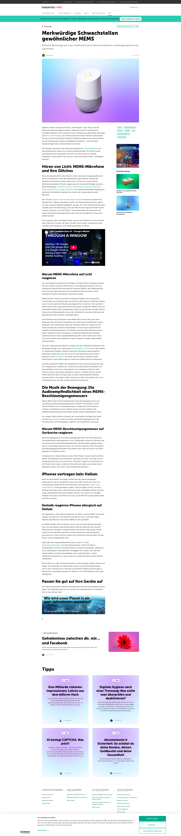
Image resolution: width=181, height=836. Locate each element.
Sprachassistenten (123, 134)
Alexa (119, 127)
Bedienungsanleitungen (51, 545)
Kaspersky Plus (46, 797)
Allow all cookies (152, 818)
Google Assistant (130, 127)
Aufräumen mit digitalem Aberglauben (124, 213)
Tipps (66, 680)
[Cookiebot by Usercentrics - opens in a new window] (25, 832)
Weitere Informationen (98, 13)
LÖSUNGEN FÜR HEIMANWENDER (52, 790)
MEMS (127, 130)
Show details (42, 830)
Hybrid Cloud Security (123, 803)
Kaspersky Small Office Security (76, 794)
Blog (109, 13)
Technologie (48, 26)
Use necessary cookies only (152, 831)
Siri (133, 130)
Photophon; (59, 357)
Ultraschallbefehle (91, 148)
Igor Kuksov (49, 55)
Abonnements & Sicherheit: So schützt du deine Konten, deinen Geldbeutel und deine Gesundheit (115, 747)
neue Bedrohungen (53, 136)
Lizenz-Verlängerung (65, 13)
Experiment (56, 419)
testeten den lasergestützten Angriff (67, 199)
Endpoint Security (122, 800)
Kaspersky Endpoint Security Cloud (77, 797)
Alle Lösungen (46, 803)
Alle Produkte (71, 800)
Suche (137, 26)
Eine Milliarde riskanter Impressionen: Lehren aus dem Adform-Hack (65, 690)
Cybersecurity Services (123, 794)
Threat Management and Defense (127, 797)
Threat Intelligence (122, 809)
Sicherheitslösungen (48, 13)
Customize (151, 825)
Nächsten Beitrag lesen (51, 633)
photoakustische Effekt (80, 348)
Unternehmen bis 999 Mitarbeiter (107, 2)
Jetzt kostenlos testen (130, 19)
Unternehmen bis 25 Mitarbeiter (85, 2)
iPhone (120, 130)
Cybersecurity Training (123, 806)
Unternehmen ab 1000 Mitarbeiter (129, 2)
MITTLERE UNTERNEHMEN (100, 790)
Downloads (77, 13)
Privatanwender (68, 2)
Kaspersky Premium (47, 800)
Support (86, 13)
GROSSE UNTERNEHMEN (125, 790)
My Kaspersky (133, 7)
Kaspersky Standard (47, 794)
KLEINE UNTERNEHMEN (74, 790)
